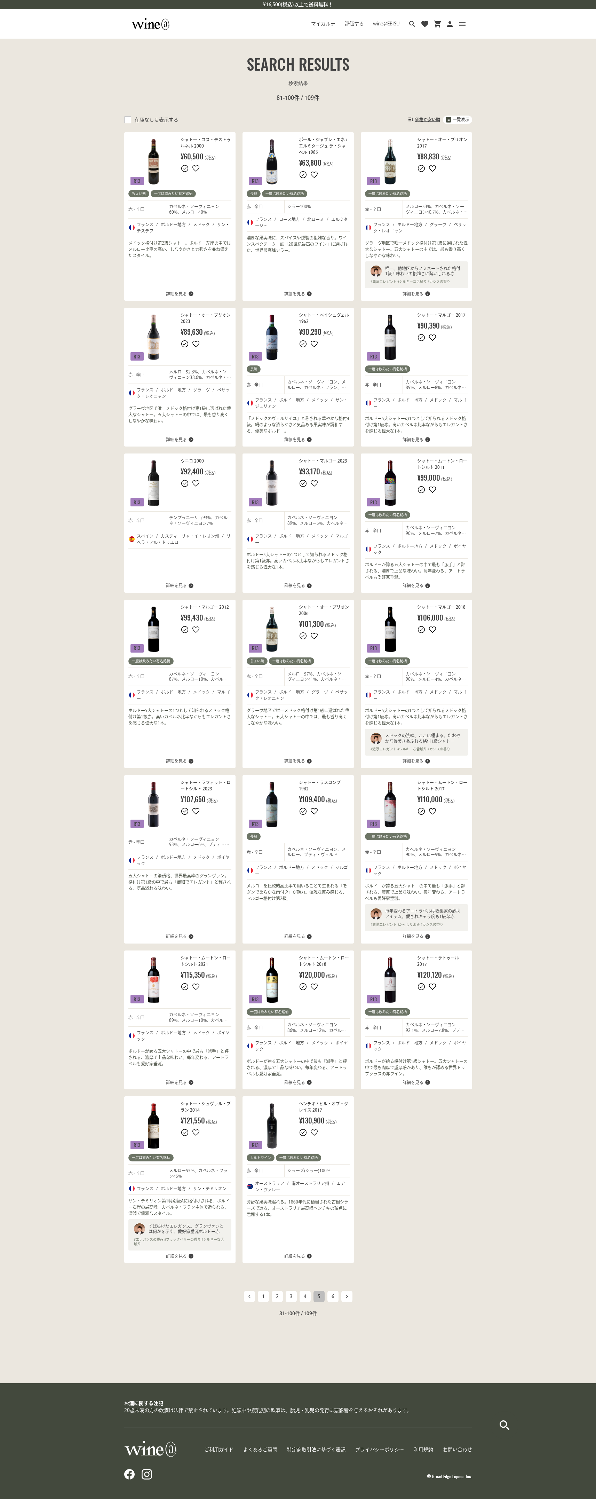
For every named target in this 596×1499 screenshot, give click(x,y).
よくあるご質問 (260, 1449)
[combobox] (424, 120)
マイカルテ (323, 23)
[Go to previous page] (249, 1296)
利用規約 (423, 1449)
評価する (354, 23)
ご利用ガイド (218, 1449)
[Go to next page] (346, 1296)
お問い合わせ (457, 1449)
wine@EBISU (386, 23)
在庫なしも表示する (156, 119)
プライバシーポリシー (379, 1449)
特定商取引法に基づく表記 (316, 1449)
